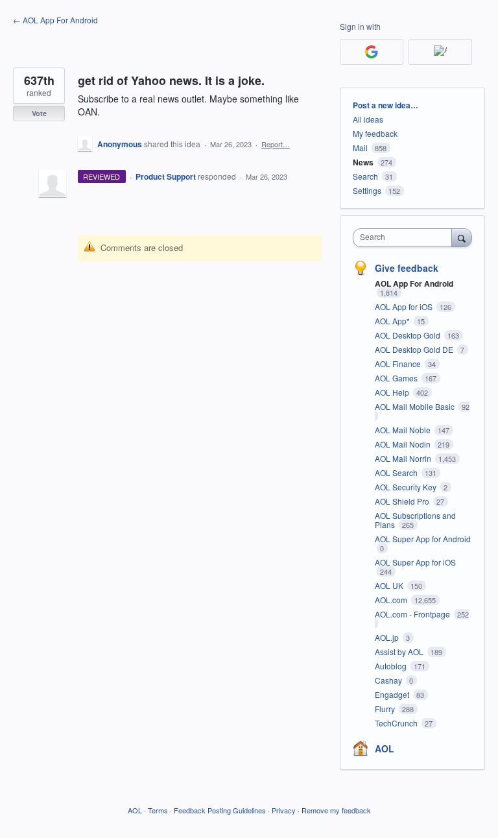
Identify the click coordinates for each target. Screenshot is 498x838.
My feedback (375, 133)
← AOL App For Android (55, 19)
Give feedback (406, 267)
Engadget (393, 694)
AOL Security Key (406, 486)
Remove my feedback (336, 810)
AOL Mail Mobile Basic (415, 406)
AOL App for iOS (404, 306)
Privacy (284, 810)
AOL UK (390, 585)
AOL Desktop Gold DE (415, 349)
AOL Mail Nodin (404, 443)
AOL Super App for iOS (415, 562)
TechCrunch (397, 722)
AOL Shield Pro (403, 501)
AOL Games (397, 377)
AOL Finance (399, 363)
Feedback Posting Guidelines (220, 810)
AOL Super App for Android (423, 538)
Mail (360, 147)
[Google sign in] (371, 52)
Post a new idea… (385, 105)
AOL (384, 748)
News (363, 162)
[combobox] (405, 237)
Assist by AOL (400, 651)
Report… (275, 144)
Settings (367, 190)
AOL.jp (388, 637)
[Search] (461, 237)
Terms (158, 810)
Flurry (386, 708)
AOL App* (393, 320)
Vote (39, 113)
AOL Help (393, 392)
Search (365, 176)
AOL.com (392, 599)
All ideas (368, 119)
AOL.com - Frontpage (413, 613)
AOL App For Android (414, 283)
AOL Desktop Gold (408, 335)
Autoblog (392, 665)
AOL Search (397, 472)
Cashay (389, 680)
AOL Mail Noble (404, 429)
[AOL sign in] (440, 52)
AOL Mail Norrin (404, 458)
